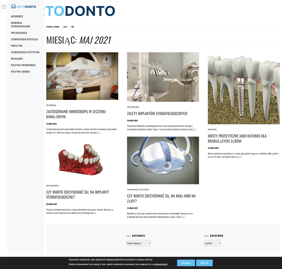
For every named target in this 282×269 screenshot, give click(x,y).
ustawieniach (160, 264)
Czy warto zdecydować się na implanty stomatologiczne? (77, 194)
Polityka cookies (20, 71)
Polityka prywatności (23, 65)
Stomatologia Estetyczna (25, 52)
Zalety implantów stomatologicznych (157, 113)
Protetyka (17, 45)
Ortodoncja (51, 105)
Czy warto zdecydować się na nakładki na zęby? (161, 198)
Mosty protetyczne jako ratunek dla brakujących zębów (237, 138)
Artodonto (17, 16)
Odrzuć (204, 263)
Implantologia (19, 33)
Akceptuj (186, 263)
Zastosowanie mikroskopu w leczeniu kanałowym (76, 114)
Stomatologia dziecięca (24, 39)
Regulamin (17, 58)
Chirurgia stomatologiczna (20, 24)
